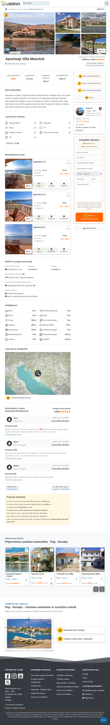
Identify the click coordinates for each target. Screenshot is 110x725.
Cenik (39, 186)
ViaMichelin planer (38, 693)
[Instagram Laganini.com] (14, 676)
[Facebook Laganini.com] (7, 676)
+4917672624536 (82, 121)
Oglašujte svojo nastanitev (94, 690)
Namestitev (13, 9)
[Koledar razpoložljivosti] (51, 583)
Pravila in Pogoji (11, 708)
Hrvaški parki (36, 686)
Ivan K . (12, 49)
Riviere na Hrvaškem (65, 690)
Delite (101, 9)
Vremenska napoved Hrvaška (42, 675)
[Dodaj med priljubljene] (26, 550)
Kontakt (85, 674)
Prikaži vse (11, 143)
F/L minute (64, 186)
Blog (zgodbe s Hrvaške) (66, 683)
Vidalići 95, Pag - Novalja (16, 64)
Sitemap (22, 708)
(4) (29, 219)
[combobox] (35, 3)
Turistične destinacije (65, 675)
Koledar (51, 186)
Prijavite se (87, 694)
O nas (84, 678)
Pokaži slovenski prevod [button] (13, 434)
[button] (38, 373)
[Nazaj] (8, 559)
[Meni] (106, 3)
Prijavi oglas (90, 228)
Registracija (89, 698)
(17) (102, 51)
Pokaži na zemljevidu (21, 398)
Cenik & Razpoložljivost (91, 83)
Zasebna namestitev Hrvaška (68, 687)
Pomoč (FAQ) (87, 682)
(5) (29, 186)
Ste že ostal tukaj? (95, 64)
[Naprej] (26, 559)
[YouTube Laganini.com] (20, 676)
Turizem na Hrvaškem (39, 697)
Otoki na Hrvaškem (64, 694)
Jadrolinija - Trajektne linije (41, 689)
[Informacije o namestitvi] (26, 579)
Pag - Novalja (22, 9)
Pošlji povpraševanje (91, 76)
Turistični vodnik (63, 679)
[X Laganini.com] (7, 682)
